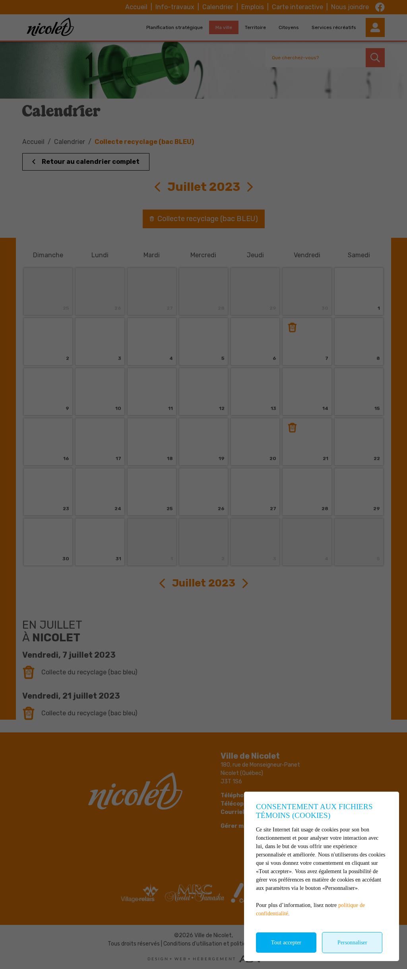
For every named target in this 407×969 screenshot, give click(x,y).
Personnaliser (352, 943)
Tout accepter (286, 943)
